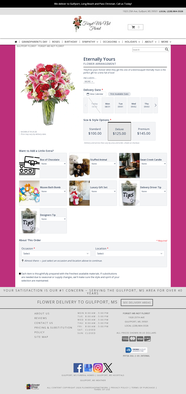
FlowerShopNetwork (95, 387)
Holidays (131, 41)
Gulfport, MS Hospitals (110, 375)
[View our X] (107, 371)
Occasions (110, 41)
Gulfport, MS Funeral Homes (78, 375)
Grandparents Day (34, 41)
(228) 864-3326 (175, 11)
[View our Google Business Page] (88, 371)
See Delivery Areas (137, 302)
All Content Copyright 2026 (64, 387)
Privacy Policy (120, 387)
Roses (56, 41)
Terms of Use (102, 389)
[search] (166, 49)
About (149, 41)
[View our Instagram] (98, 371)
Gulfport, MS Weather (93, 380)
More (164, 41)
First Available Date (119, 94)
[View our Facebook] (78, 371)
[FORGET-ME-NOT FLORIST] (93, 23)
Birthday (71, 41)
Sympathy (88, 41)
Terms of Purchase (143, 387)
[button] (135, 27)
